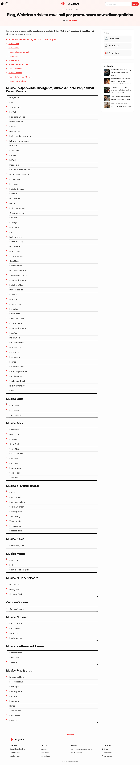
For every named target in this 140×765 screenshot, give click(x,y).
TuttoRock (13, 477)
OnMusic (13, 218)
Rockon (12, 126)
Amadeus (13, 633)
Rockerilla (13, 458)
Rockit (12, 102)
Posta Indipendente (18, 371)
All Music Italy (15, 107)
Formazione (45, 749)
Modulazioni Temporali (19, 174)
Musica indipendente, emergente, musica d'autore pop (32, 39)
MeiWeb (13, 112)
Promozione (73, 9)
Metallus (13, 565)
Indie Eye (13, 222)
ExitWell (12, 160)
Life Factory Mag (16, 342)
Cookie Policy (15, 756)
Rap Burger (14, 686)
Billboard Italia (15, 531)
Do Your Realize (16, 290)
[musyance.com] (70, 7)
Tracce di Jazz (15, 415)
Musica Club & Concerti (18, 64)
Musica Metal (14, 60)
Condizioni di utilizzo (17, 749)
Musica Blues (14, 56)
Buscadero (14, 429)
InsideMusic (14, 338)
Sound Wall (14, 657)
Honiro (12, 706)
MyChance (14, 352)
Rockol (12, 492)
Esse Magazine (16, 682)
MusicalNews (15, 198)
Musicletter (14, 227)
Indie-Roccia (15, 304)
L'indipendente (15, 323)
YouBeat (13, 662)
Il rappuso (13, 720)
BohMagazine (15, 691)
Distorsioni (14, 434)
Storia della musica (18, 275)
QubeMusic (14, 261)
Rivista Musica (15, 638)
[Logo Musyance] (70, 740)
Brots (11, 390)
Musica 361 (14, 184)
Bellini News (14, 628)
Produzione (45, 753)
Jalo (11, 232)
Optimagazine (15, 511)
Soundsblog (14, 516)
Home (65, 9)
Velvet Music (15, 521)
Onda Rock (14, 444)
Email (106, 749)
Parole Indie (14, 314)
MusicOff (13, 146)
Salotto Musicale (16, 318)
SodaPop (13, 333)
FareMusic (14, 194)
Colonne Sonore (15, 68)
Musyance (73, 20)
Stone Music (14, 449)
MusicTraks (14, 299)
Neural (12, 203)
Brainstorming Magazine (20, 136)
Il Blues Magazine (17, 545)
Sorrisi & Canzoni (16, 507)
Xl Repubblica (15, 526)
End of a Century (16, 386)
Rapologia (13, 696)
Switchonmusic (16, 376)
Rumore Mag (15, 468)
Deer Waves (14, 131)
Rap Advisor (14, 715)
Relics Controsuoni (17, 454)
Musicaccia (14, 357)
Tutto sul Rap (15, 711)
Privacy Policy (15, 753)
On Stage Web (15, 594)
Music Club (14, 584)
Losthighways (15, 237)
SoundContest (15, 266)
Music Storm (15, 347)
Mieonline (13, 309)
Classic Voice (15, 623)
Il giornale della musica (19, 170)
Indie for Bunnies (16, 189)
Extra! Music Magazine (19, 141)
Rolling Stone (15, 497)
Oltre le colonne (16, 366)
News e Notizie (76, 753)
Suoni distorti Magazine (19, 570)
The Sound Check (17, 381)
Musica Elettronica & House (20, 77)
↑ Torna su (70, 734)
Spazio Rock (14, 473)
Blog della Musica (17, 117)
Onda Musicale (16, 256)
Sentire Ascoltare (17, 502)
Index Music (14, 150)
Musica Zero (14, 251)
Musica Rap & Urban (17, 81)
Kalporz (12, 155)
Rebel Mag (14, 701)
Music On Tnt (15, 246)
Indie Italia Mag (16, 285)
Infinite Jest (14, 179)
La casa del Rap (16, 677)
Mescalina (14, 165)
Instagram (108, 756)
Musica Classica (15, 72)
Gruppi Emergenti (17, 213)
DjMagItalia (14, 589)
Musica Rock (14, 48)
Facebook (108, 753)
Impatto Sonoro (16, 122)
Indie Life (13, 294)
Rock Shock (14, 463)
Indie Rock (13, 439)
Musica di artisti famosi (19, 52)
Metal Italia (14, 560)
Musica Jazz (14, 43)
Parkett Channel (16, 653)
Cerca (135, 4)
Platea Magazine (16, 208)
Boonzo (12, 362)
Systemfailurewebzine (19, 280)
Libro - (81, 749)
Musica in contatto (17, 270)
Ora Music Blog (16, 242)
